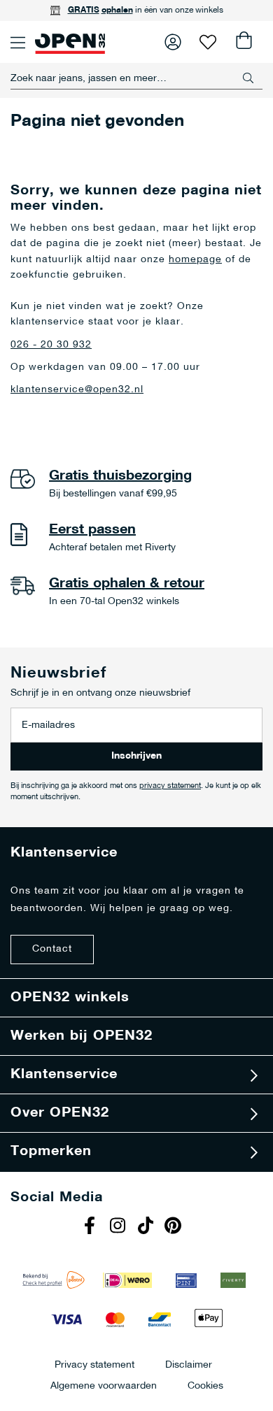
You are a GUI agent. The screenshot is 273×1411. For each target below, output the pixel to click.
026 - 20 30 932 (51, 345)
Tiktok (147, 1227)
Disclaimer (188, 1364)
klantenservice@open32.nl (77, 390)
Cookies (205, 1385)
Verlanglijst (207, 42)
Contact (52, 949)
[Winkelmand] (243, 42)
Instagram (119, 1227)
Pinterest (175, 1227)
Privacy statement (94, 1364)
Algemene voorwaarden (103, 1385)
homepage (195, 260)
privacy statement (170, 786)
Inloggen (172, 42)
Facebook (91, 1227)
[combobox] (136, 78)
